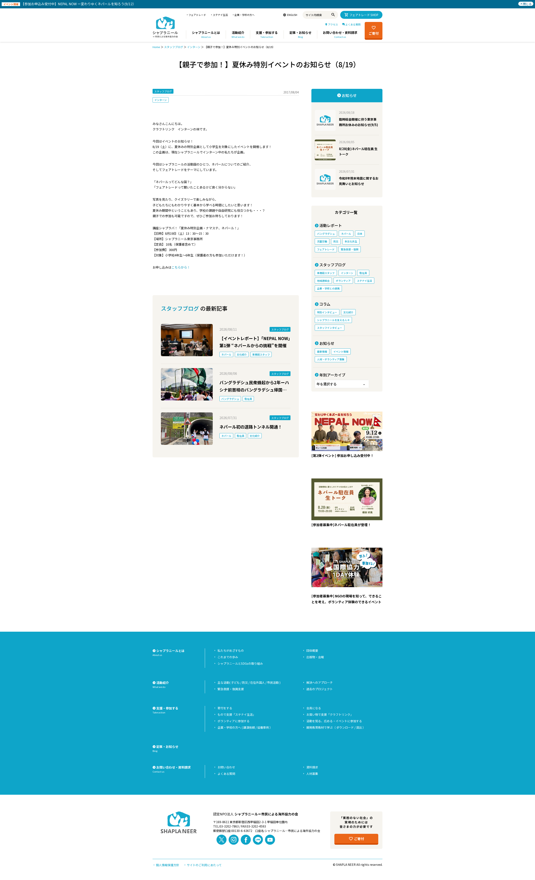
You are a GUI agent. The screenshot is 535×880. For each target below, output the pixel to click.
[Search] (334, 15)
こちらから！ (180, 267)
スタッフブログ (173, 47)
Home (156, 47)
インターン (193, 47)
